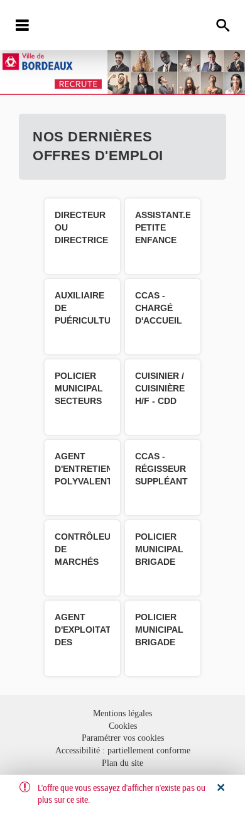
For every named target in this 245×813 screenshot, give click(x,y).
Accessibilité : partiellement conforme (122, 750)
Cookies (123, 726)
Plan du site (122, 763)
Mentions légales (122, 713)
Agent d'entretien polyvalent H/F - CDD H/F (83, 481)
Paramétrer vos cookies (123, 738)
